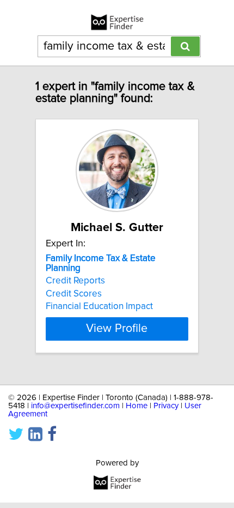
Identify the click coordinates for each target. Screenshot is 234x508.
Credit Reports (75, 281)
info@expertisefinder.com (75, 406)
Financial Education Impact (99, 306)
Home (136, 406)
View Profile (116, 329)
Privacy (165, 406)
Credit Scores (74, 294)
